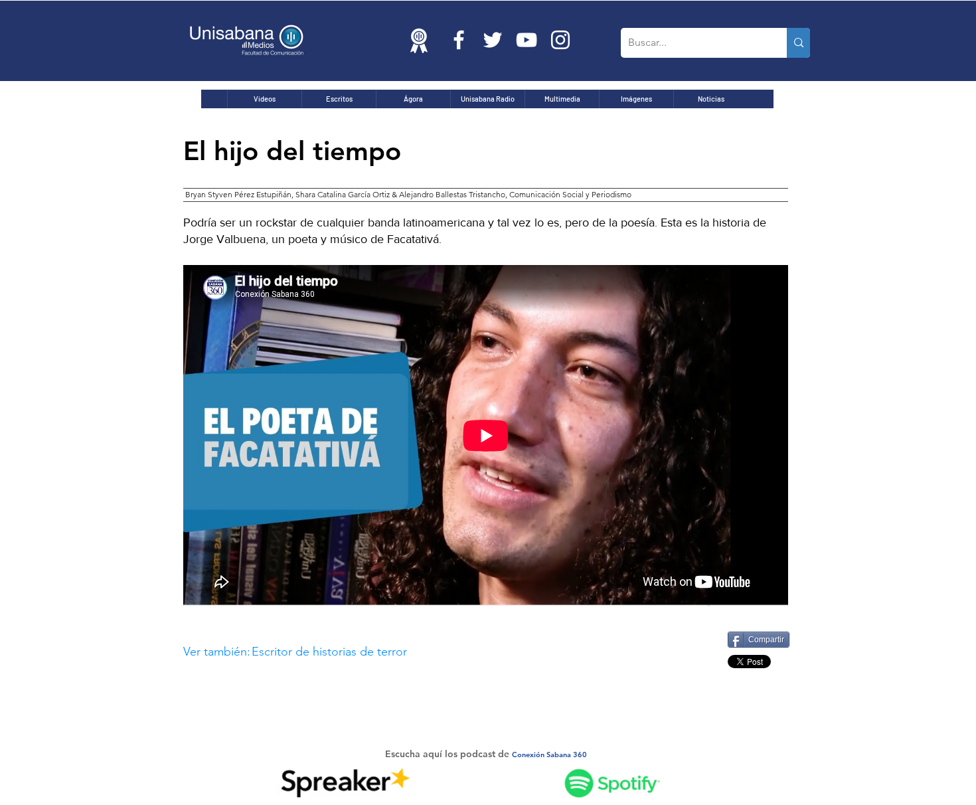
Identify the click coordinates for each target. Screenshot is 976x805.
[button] (428, 652)
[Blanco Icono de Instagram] (560, 39)
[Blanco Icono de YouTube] (526, 39)
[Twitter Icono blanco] (492, 39)
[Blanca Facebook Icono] (458, 39)
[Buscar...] (798, 43)
